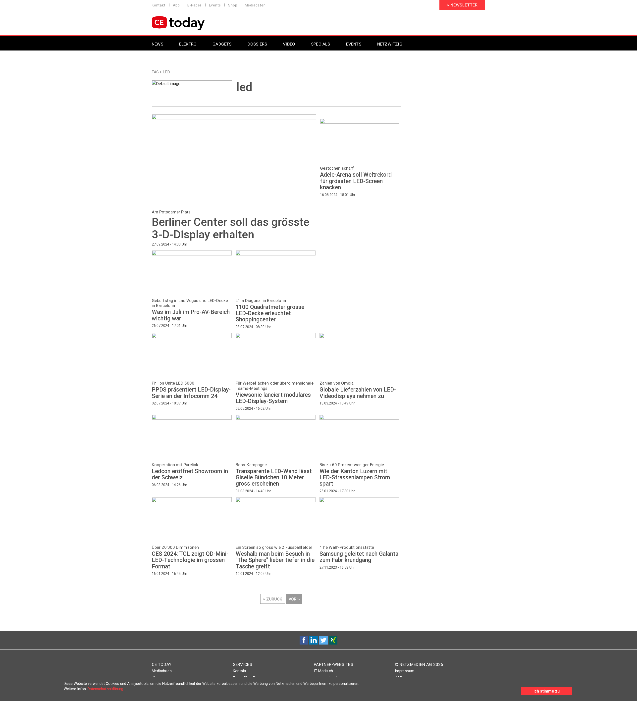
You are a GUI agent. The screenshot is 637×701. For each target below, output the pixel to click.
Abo (176, 5)
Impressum (405, 671)
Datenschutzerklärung (105, 689)
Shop (232, 5)
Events (215, 5)
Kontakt (158, 5)
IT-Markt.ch (323, 671)
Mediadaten (255, 5)
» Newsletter (462, 4)
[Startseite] (191, 23)
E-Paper (194, 5)
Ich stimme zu (546, 691)
